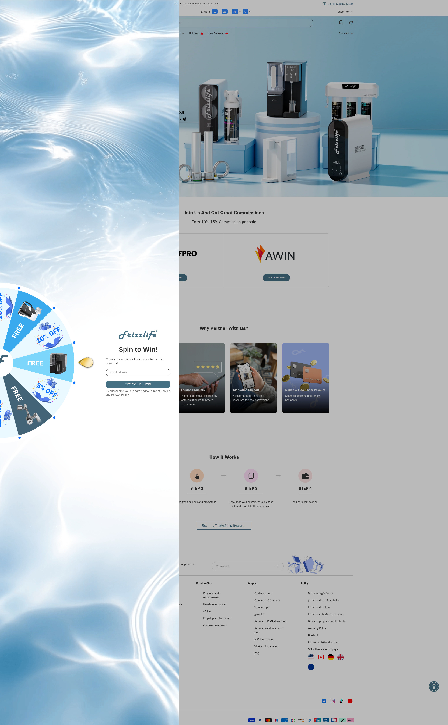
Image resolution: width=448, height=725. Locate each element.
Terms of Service (159, 391)
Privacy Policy (120, 394)
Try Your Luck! (138, 384)
